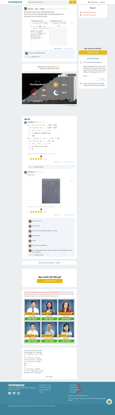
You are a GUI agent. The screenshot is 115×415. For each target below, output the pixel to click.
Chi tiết (102, 79)
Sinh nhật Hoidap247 (89, 15)
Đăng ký (102, 2)
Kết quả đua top (76, 389)
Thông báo (74, 392)
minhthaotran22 (50, 9)
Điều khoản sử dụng (45, 387)
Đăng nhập (94, 2)
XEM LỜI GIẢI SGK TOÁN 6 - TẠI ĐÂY (49, 263)
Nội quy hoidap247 (45, 389)
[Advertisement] (93, 31)
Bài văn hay (74, 385)
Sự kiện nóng (75, 387)
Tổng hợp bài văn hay (89, 12)
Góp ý (41, 392)
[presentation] (28, 125)
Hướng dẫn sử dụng (45, 385)
